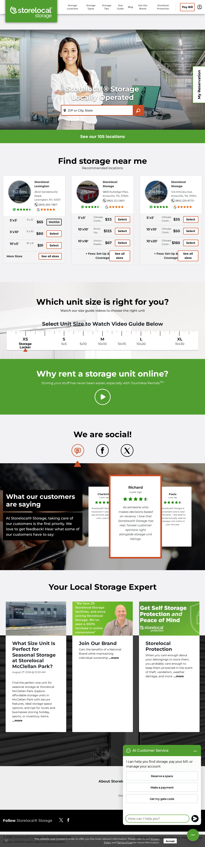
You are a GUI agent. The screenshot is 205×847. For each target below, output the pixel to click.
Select (54, 233)
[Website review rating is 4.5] (22, 210)
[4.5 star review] (135, 498)
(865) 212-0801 (116, 200)
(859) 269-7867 (48, 204)
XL (179, 341)
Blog (130, 7)
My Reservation (199, 84)
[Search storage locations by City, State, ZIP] (138, 110)
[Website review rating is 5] (159, 207)
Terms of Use (125, 842)
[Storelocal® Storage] (31, 12)
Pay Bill (187, 7)
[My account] (199, 6)
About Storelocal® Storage (123, 781)
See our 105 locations (102, 136)
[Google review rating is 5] (46, 210)
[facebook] (68, 820)
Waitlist (54, 222)
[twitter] (61, 820)
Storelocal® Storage (27, 820)
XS (25, 343)
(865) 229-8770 (184, 200)
